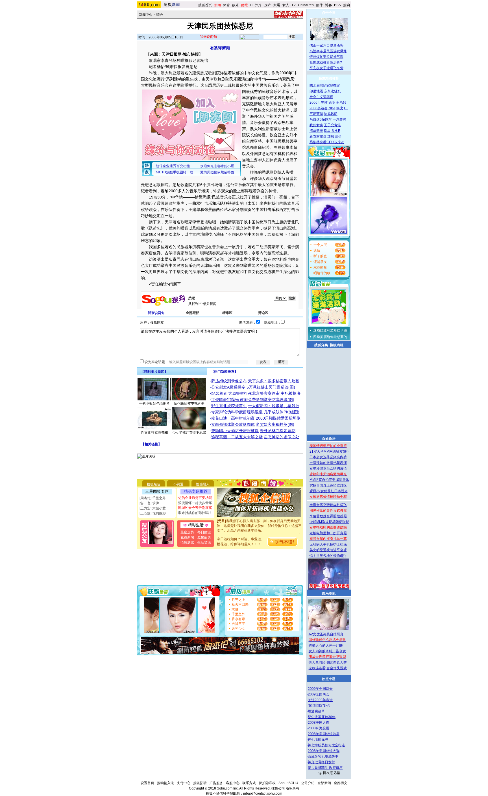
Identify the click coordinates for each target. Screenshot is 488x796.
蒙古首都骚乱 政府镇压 (325, 768)
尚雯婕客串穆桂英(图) (275, 424)
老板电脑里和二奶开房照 (328, 533)
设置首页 (147, 783)
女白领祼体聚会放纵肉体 (233, 424)
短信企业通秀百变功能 (195, 498)
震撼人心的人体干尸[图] (326, 645)
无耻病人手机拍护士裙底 (328, 544)
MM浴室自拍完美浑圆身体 (329, 480)
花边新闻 (187, 537)
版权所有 (292, 788)
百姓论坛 (329, 438)
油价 (338, 136)
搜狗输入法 (165, 783)
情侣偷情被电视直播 (189, 403)
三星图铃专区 (157, 491)
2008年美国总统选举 (323, 734)
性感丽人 (203, 484)
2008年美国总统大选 (323, 751)
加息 (330, 136)
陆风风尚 (330, 114)
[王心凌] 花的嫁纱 (153, 513)
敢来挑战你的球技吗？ (195, 513)
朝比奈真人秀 (336, 662)
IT (251, 5)
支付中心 (183, 783)
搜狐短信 (153, 484)
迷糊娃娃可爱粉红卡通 (330, 330)
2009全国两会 (318, 694)
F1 (346, 108)
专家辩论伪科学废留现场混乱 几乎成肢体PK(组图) (255, 412)
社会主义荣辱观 (321, 97)
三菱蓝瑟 (316, 114)
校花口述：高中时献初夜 (233, 418)
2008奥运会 (319, 108)
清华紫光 (316, 131)
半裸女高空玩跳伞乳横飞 (328, 505)
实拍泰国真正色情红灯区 (328, 485)
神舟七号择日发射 (321, 762)
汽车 (258, 5)
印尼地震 (316, 91)
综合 (159, 15)
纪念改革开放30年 (322, 717)
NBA (332, 108)
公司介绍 (308, 783)
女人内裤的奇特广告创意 (327, 651)
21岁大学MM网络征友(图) (329, 451)
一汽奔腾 (339, 119)
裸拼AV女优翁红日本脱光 (329, 491)
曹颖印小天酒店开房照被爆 (235, 430)
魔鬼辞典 (204, 537)
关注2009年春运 (320, 700)
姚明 (331, 102)
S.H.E (336, 131)
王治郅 (341, 102)
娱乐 (235, 5)
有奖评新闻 (220, 48)
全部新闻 (324, 783)
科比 (339, 108)
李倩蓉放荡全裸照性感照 (328, 516)
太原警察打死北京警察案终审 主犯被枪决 (264, 393)
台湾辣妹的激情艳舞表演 (328, 463)
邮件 (319, 5)
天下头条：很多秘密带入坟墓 (273, 381)
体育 (226, 5)
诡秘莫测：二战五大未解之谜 (237, 437)
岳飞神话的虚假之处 (281, 437)
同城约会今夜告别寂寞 (195, 508)
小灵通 (178, 484)
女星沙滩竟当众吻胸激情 (328, 468)
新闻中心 (145, 15)
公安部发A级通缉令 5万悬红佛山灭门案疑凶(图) (253, 387)
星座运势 (187, 532)
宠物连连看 (317, 668)
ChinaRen (306, 5)
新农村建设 (318, 136)
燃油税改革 (316, 711)
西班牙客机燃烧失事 (323, 756)
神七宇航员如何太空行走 (326, 745)
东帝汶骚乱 (332, 91)
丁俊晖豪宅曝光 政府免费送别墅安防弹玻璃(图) (252, 399)
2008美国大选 (318, 723)
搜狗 (347, 5)
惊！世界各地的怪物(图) (328, 556)
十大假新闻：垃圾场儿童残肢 (273, 406)
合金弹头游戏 (336, 668)
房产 (267, 5)
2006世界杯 (319, 102)
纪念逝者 (219, 393)
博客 (328, 5)
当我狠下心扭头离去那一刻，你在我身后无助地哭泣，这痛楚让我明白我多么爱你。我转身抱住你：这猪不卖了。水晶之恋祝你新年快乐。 (259, 521)
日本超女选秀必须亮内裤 (328, 457)
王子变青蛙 (332, 125)
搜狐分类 (321, 345)
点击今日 (329, 13)
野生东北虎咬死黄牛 (229, 406)
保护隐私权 (267, 783)
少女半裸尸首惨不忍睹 (189, 433)
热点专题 (329, 679)
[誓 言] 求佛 (149, 503)
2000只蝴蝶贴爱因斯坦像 (278, 418)
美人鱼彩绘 (317, 662)
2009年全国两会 (320, 689)
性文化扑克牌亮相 (154, 433)
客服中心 (232, 783)
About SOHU (288, 783)
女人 (285, 5)
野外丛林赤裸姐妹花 (277, 430)
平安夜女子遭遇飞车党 (326, 68)
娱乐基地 (329, 594)
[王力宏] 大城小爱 (153, 508)
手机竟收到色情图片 (154, 403)
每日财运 (204, 532)
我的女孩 (316, 125)
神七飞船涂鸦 (318, 740)
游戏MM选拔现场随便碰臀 (329, 522)
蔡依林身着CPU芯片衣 (327, 142)
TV (293, 5)
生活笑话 (204, 542)
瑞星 (327, 131)
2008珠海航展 (318, 728)
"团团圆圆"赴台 (319, 706)
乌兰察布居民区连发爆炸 (328, 51)
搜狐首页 (205, 5)
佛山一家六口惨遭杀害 (326, 45)
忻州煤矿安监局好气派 (326, 57)
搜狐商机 (336, 345)
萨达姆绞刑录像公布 (229, 381)
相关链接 (151, 444)
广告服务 (216, 783)
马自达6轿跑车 (321, 119)
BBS (337, 5)
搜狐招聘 (200, 783)
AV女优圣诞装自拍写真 (326, 634)
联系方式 (249, 783)
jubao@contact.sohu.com (262, 793)
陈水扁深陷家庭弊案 (325, 86)
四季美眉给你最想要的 (330, 337)
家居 (276, 5)
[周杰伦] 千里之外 (153, 498)
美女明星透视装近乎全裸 (328, 550)
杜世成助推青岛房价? (326, 62)
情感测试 (187, 542)
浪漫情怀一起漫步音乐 (195, 503)
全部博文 (340, 783)
